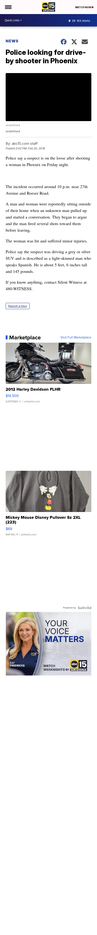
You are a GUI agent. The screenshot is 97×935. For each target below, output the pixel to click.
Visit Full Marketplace (76, 337)
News (12, 41)
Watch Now (83, 7)
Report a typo (17, 306)
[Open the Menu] (8, 7)
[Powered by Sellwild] (84, 607)
